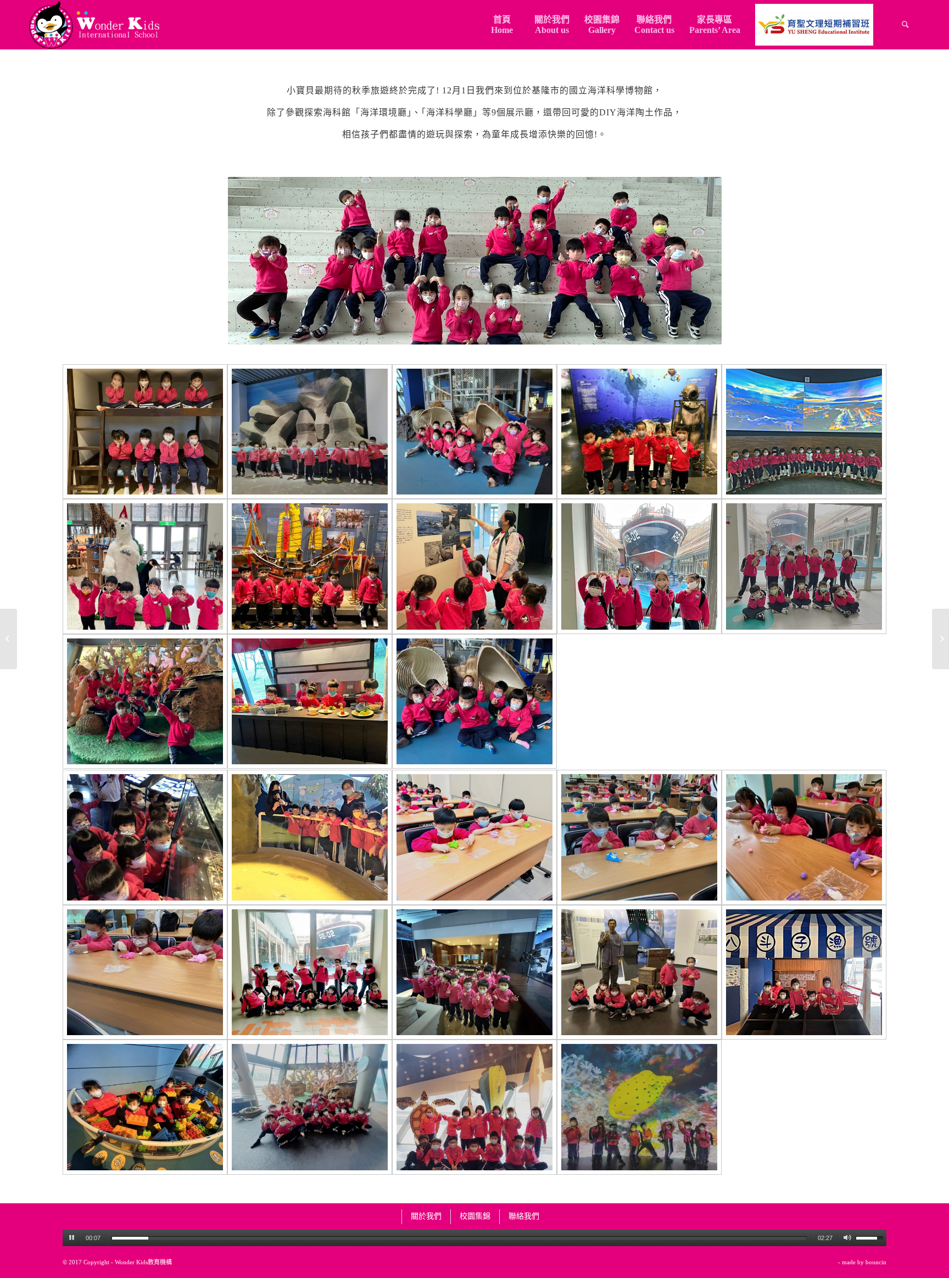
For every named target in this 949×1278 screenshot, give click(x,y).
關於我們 (426, 1216)
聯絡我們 (524, 1216)
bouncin (876, 1262)
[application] (474, 1238)
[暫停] (71, 1237)
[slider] (459, 1238)
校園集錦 (475, 1216)
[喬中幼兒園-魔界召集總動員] (8, 639)
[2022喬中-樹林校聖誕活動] (940, 639)
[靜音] (847, 1237)
